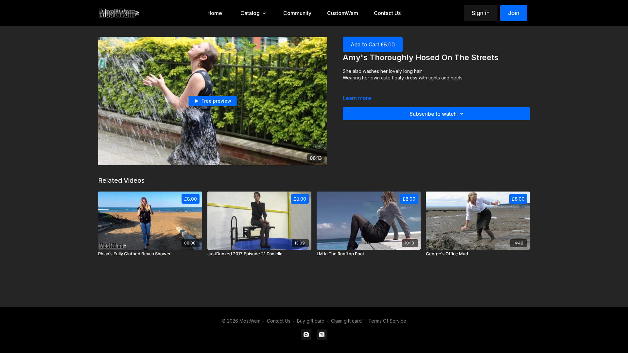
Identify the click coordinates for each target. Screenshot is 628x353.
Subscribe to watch (433, 113)
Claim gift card (346, 321)
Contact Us (278, 321)
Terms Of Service (387, 321)
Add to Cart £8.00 (373, 44)
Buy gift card (310, 321)
